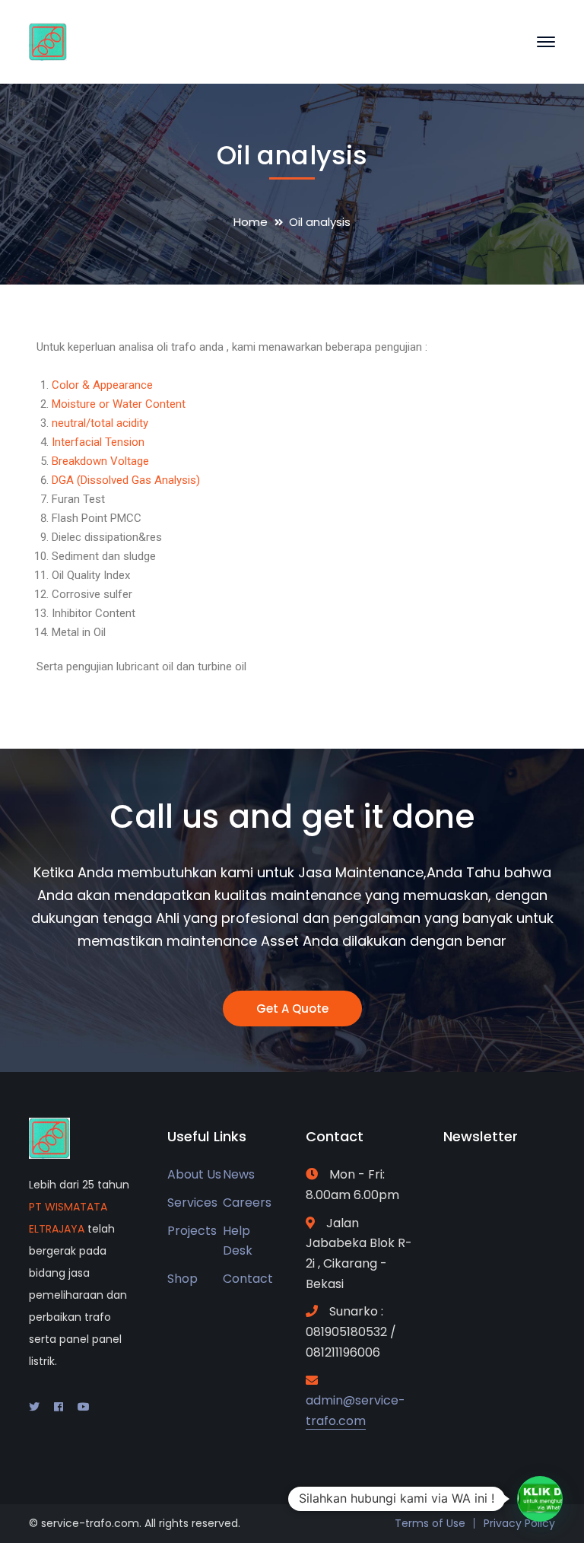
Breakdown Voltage (100, 461)
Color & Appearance (102, 385)
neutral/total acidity (100, 423)
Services (192, 1202)
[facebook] (58, 1406)
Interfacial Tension (98, 442)
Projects (192, 1230)
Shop (182, 1278)
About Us (194, 1174)
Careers (247, 1202)
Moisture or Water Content (119, 404)
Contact (248, 1278)
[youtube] (84, 1406)
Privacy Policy (519, 1523)
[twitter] (34, 1406)
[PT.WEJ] (48, 41)
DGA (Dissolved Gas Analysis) (126, 480)
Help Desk (237, 1241)
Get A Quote (292, 1008)
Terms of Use (430, 1523)
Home (250, 222)
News (239, 1174)
